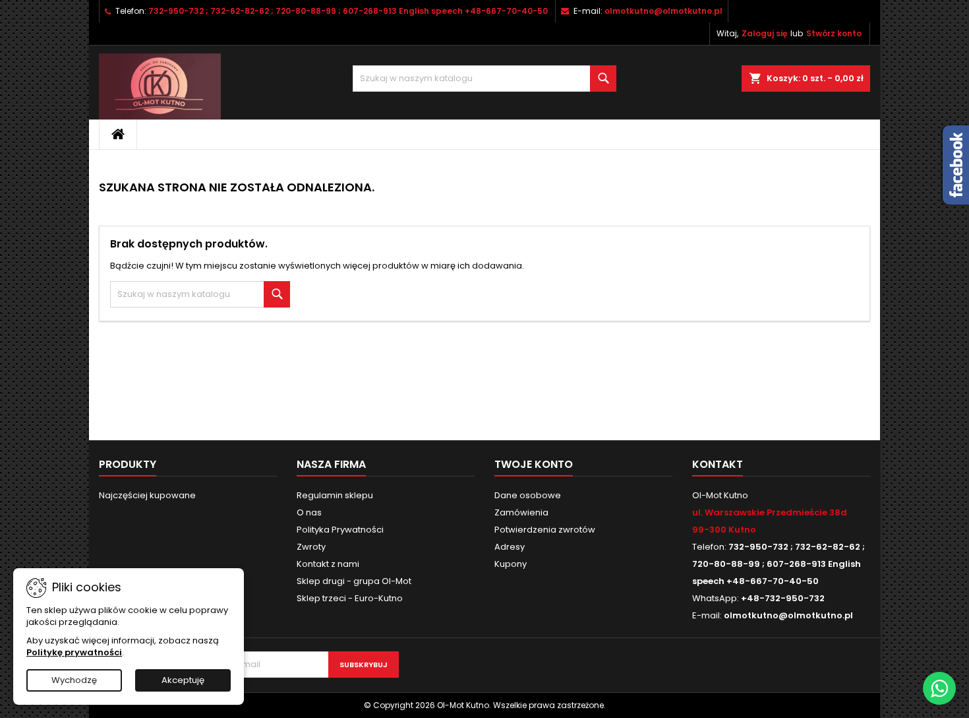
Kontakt (717, 464)
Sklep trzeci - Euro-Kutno (350, 598)
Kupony (510, 564)
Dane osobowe (527, 495)
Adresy (509, 546)
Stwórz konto (834, 33)
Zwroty (311, 546)
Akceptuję (183, 680)
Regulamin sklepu (335, 495)
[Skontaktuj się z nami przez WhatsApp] (939, 688)
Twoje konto (533, 464)
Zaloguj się (764, 33)
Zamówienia (521, 512)
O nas (309, 512)
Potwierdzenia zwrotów (544, 529)
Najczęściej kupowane (147, 495)
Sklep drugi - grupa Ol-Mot (354, 581)
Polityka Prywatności (340, 529)
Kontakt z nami (328, 564)
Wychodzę (74, 680)
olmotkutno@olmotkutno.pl (663, 10)
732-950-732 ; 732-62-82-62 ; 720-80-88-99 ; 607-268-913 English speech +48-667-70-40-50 (348, 10)
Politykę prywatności (74, 652)
